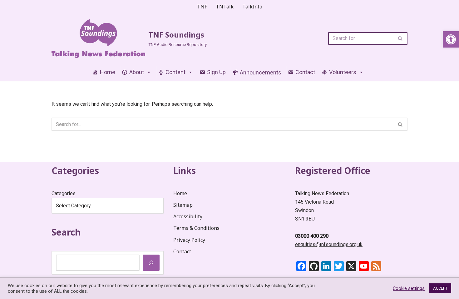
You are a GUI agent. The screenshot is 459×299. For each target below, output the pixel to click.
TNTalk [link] (225, 6)
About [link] (136, 72)
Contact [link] (305, 72)
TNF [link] (202, 6)
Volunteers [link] (342, 72)
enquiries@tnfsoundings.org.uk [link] (329, 244)
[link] (451, 39)
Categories (64, 193)
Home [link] (107, 72)
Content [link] (175, 72)
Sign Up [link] (216, 72)
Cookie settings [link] (409, 288)
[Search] (400, 38)
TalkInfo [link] (252, 6)
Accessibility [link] (187, 216)
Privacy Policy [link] (189, 239)
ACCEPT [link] (440, 288)
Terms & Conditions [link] (196, 228)
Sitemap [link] (183, 204)
